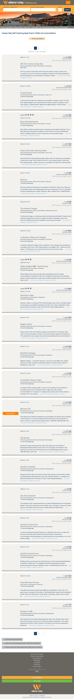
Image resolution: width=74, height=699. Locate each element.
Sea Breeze (25, 438)
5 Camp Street (26, 93)
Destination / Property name (10, 7)
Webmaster (37, 660)
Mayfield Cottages (27, 353)
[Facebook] (36, 671)
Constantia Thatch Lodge (30, 380)
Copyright (37, 662)
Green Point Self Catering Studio (33, 151)
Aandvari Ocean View (29, 525)
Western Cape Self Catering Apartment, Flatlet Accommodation (23, 647)
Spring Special (11, 413)
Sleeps (60, 7)
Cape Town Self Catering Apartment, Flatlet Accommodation (22, 643)
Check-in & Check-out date (37, 7)
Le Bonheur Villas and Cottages (33, 237)
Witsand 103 (25, 409)
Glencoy (23, 179)
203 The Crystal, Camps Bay (31, 64)
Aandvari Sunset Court (29, 553)
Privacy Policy (37, 666)
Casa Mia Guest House (29, 582)
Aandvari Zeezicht (27, 467)
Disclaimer (37, 664)
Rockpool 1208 (26, 611)
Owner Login (37, 681)
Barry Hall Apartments (29, 122)
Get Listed (37, 658)
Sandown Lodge (27, 295)
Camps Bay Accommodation (13, 639)
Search (67, 9)
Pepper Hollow (26, 324)
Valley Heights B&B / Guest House (34, 266)
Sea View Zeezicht (27, 496)
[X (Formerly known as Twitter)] (38, 671)
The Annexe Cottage (28, 208)
